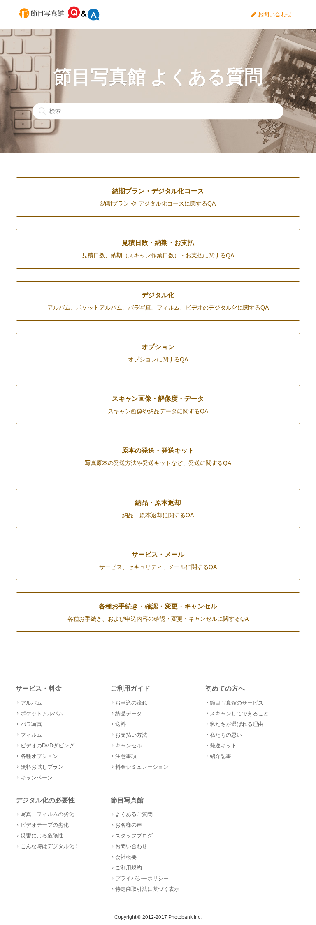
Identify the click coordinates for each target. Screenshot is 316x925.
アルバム (31, 703)
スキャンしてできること (239, 713)
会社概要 (126, 857)
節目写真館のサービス (236, 703)
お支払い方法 (131, 735)
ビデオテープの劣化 (44, 825)
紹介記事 (220, 756)
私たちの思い (226, 735)
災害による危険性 (42, 835)
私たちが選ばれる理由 (236, 724)
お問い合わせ (275, 14)
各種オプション (39, 756)
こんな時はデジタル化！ (50, 846)
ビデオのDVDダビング (47, 745)
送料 (120, 724)
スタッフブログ (134, 835)
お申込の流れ (131, 703)
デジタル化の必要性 (45, 800)
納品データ (128, 713)
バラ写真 (31, 724)
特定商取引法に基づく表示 (147, 889)
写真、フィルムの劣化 (47, 814)
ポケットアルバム (42, 713)
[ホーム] (59, 18)
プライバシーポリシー (142, 878)
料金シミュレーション (142, 767)
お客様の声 (128, 825)
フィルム (31, 735)
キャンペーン (36, 778)
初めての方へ (225, 688)
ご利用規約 (128, 868)
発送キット (223, 745)
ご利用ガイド (130, 688)
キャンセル (128, 745)
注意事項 (126, 756)
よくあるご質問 (134, 814)
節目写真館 (127, 800)
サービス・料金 (39, 688)
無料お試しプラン (42, 767)
